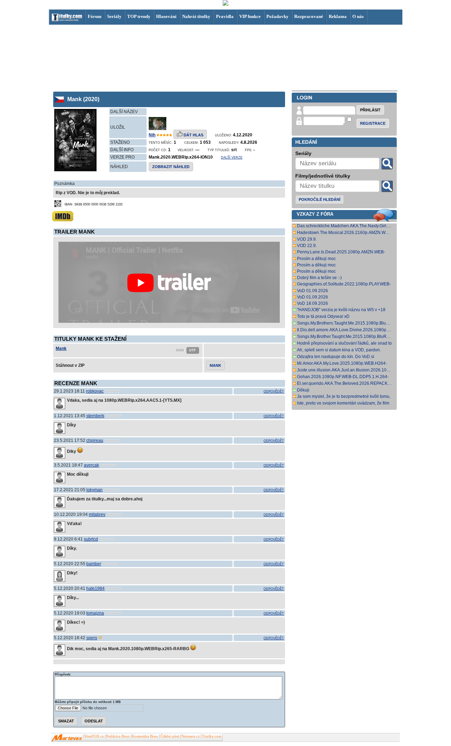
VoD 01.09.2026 (312, 290)
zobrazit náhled (171, 167)
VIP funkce (250, 16)
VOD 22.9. (307, 245)
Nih (152, 134)
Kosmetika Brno (145, 736)
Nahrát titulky (196, 16)
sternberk (95, 415)
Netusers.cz (190, 736)
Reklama (338, 16)
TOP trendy (138, 16)
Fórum (94, 16)
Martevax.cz (66, 737)
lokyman (94, 489)
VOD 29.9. (307, 239)
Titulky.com (212, 736)
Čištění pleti (169, 736)
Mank (61, 348)
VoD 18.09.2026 (312, 303)
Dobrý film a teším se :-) (319, 277)
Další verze (231, 157)
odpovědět (274, 391)
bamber (93, 563)
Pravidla (225, 16)
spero (91, 637)
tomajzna (95, 613)
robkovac (95, 391)
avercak (91, 465)
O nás (358, 16)
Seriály (114, 16)
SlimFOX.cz (94, 736)
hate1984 (95, 588)
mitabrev (97, 514)
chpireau (94, 440)
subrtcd (91, 539)
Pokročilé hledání (319, 199)
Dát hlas (193, 135)
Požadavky (277, 16)
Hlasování (166, 16)
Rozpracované (308, 16)
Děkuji (303, 390)
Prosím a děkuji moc (316, 258)
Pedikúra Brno (118, 736)
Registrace (372, 123)
